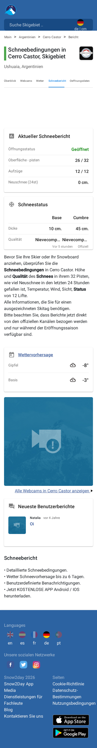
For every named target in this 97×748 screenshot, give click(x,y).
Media (10, 690)
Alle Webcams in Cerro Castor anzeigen (52, 490)
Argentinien (27, 37)
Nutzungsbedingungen (74, 703)
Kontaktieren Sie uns (23, 716)
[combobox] (40, 24)
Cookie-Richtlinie (68, 683)
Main (8, 37)
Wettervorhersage (35, 354)
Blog (8, 709)
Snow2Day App (18, 683)
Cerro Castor (52, 37)
